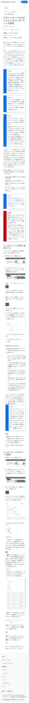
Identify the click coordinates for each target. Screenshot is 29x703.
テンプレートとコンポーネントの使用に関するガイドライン (16, 202)
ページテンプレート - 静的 (17, 237)
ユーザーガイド (9, 14)
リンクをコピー (16, 29)
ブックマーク (7, 29)
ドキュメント (7, 12)
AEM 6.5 (14, 12)
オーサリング (11, 35)
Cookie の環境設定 (21, 697)
